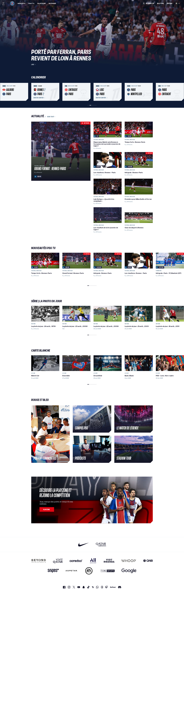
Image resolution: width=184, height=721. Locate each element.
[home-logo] (12, 3)
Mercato (21, 3)
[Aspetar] (71, 570)
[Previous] (33, 92)
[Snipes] (53, 570)
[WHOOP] (128, 560)
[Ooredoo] (76, 560)
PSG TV (31, 3)
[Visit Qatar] (58, 560)
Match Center (39, 98)
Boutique (169, 3)
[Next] (150, 92)
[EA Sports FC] (89, 570)
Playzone (41, 3)
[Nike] (83, 544)
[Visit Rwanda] (109, 560)
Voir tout (50, 116)
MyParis (52, 3)
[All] (93, 560)
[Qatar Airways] (101, 544)
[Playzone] (46, 509)
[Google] (129, 570)
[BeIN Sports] (108, 570)
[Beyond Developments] (38, 560)
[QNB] (148, 560)
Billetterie (160, 3)
